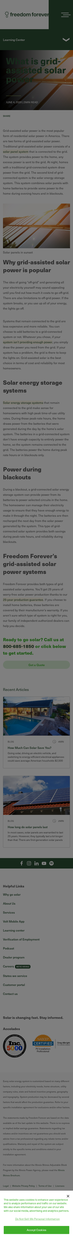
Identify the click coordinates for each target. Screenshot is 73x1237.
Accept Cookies (36, 1230)
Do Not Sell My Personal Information (37, 1219)
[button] (68, 1196)
